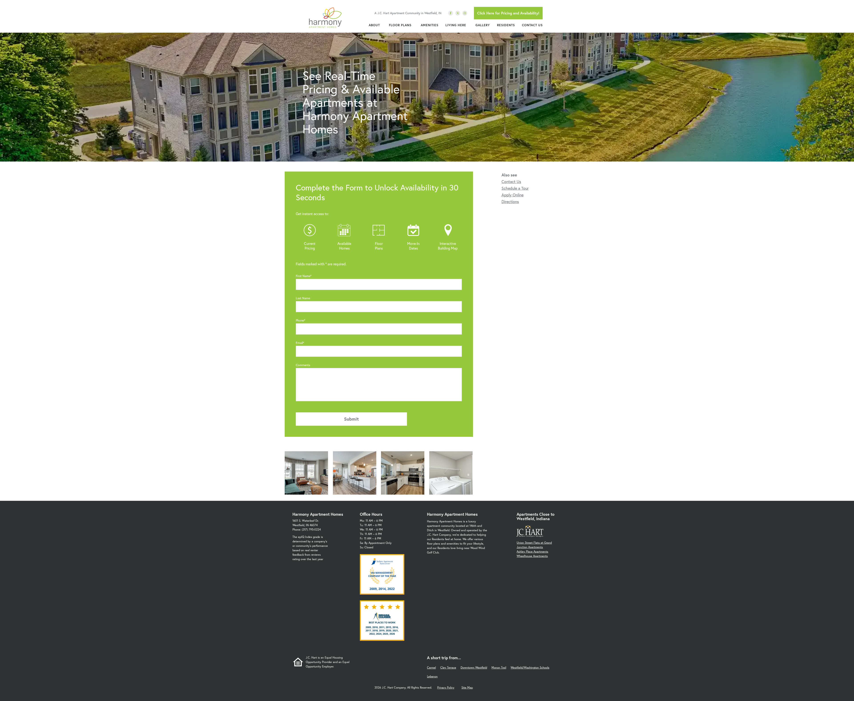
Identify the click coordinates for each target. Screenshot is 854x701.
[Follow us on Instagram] (464, 13)
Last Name (303, 298)
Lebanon (432, 676)
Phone (300, 320)
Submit (351, 419)
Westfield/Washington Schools (530, 667)
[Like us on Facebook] (450, 13)
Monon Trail (498, 667)
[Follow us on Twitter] (457, 13)
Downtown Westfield (474, 667)
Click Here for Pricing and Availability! (508, 13)
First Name (303, 276)
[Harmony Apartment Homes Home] (325, 18)
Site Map (467, 687)
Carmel (431, 667)
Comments (303, 365)
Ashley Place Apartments (532, 551)
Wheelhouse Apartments (532, 556)
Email (299, 343)
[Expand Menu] (382, 25)
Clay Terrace (448, 667)
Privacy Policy (445, 687)
